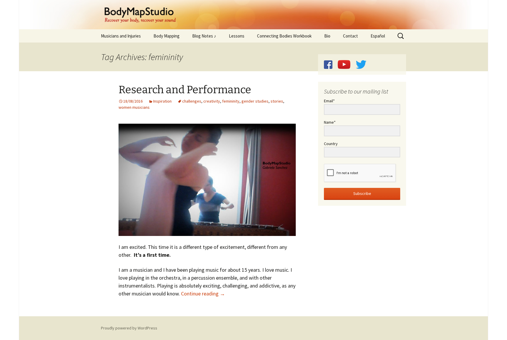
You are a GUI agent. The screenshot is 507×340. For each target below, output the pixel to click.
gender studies (254, 101)
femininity (230, 101)
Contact (350, 36)
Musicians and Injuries (121, 36)
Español (378, 36)
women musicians (134, 107)
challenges (191, 101)
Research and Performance (185, 89)
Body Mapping (166, 36)
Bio (327, 36)
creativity (211, 101)
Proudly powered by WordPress (129, 328)
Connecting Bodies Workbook (284, 36)
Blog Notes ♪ (204, 36)
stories (277, 101)
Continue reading (203, 293)
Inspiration (162, 101)
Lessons (236, 36)
